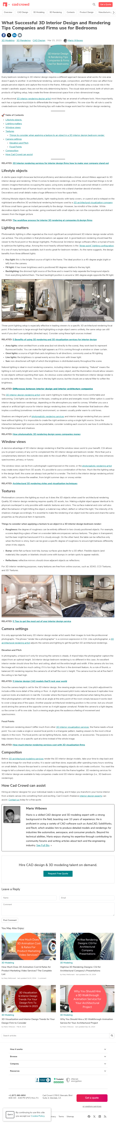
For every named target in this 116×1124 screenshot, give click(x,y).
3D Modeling (38, 12)
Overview (8, 12)
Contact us (14, 800)
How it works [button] (16, 1049)
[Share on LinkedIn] (14, 35)
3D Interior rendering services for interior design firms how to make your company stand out (61, 163)
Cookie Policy (37, 1116)
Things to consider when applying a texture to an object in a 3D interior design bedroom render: (57, 135)
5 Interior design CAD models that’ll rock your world (40, 681)
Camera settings (14, 139)
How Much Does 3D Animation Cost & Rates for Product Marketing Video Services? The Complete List (27, 971)
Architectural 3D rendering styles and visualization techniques (45, 484)
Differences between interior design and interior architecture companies (53, 389)
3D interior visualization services (72, 727)
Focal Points (15, 147)
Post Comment (10, 920)
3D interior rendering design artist (34, 99)
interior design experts (91, 796)
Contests (71, 12)
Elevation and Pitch (18, 143)
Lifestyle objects (14, 120)
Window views (13, 127)
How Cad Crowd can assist (19, 154)
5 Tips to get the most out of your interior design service (42, 621)
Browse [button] (13, 1057)
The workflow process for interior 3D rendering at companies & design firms (52, 220)
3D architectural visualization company (93, 203)
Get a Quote (105, 5)
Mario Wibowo (75, 40)
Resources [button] (15, 1071)
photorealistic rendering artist (97, 466)
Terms (61, 1117)
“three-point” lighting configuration (96, 246)
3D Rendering (56, 12)
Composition (12, 151)
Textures (10, 131)
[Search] (94, 4)
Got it (10, 1115)
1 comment (42, 978)
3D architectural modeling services (26, 759)
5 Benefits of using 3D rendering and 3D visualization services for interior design (55, 340)
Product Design (87, 12)
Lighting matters (14, 124)
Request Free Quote (58, 874)
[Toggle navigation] (6, 4)
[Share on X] (9, 35)
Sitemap (70, 1117)
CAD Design (22, 12)
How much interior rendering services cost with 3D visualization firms (49, 745)
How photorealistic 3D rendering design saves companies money (46, 434)
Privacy (53, 1117)
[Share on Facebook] (4, 35)
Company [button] (14, 1064)
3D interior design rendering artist (23, 395)
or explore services (92, 1106)
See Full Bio (43, 845)
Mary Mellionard (10, 978)
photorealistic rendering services (48, 417)
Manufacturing (105, 12)
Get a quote (92, 1098)
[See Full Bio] (51, 845)
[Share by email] (20, 35)
